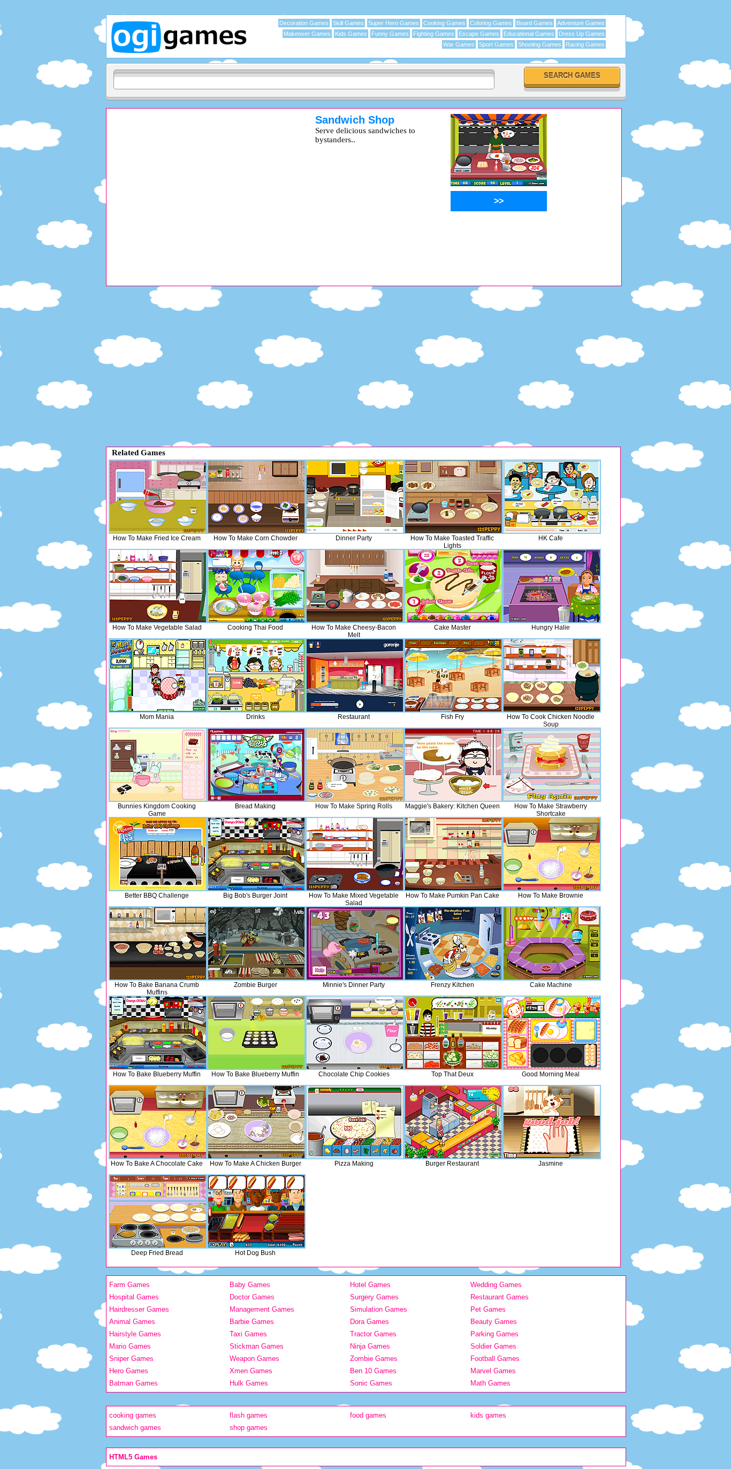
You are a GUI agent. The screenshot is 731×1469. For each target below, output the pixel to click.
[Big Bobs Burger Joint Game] (256, 854)
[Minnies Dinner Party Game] (355, 943)
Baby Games (250, 1285)
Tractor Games (373, 1334)
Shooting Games (539, 44)
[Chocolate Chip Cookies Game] (355, 1033)
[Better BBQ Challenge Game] (158, 854)
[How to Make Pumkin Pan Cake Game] (453, 854)
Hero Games (128, 1371)
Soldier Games (493, 1346)
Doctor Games (252, 1297)
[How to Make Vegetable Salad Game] (158, 586)
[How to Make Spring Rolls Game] (355, 765)
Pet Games (488, 1309)
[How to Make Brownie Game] (551, 854)
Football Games (495, 1359)
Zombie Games (374, 1359)
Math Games (490, 1383)
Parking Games (494, 1334)
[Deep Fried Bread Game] (158, 1211)
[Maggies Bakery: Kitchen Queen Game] (453, 765)
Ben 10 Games (373, 1371)
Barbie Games (252, 1322)
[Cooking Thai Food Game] (256, 586)
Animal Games (132, 1322)
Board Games (534, 23)
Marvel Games (493, 1371)
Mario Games (130, 1346)
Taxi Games (248, 1334)
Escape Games (479, 33)
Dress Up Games (582, 33)
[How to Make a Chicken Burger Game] (256, 1122)
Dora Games (369, 1322)
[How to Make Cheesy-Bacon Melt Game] (355, 586)
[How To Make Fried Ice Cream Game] (158, 497)
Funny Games (390, 33)
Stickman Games (257, 1346)
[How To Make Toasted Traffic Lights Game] (453, 497)
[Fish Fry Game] (453, 675)
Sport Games (496, 44)
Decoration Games (304, 23)
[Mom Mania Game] (158, 675)
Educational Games (529, 33)
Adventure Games (581, 23)
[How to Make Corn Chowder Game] (256, 497)
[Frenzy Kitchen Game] (453, 943)
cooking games (132, 1415)
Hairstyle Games (135, 1334)
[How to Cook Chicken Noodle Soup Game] (551, 675)
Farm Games (129, 1285)
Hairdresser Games (139, 1309)
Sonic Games (371, 1383)
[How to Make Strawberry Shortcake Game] (551, 765)
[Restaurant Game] (355, 675)
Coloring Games (491, 23)
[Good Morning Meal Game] (551, 1033)
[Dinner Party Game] (355, 497)
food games (368, 1415)
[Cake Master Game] (453, 586)
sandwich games (135, 1428)
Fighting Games (433, 33)
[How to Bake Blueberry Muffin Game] (158, 1033)
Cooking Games (444, 23)
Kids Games (351, 33)
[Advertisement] (197, 189)
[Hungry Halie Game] (551, 586)
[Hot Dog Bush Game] (256, 1211)
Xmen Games (251, 1371)
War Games (459, 44)
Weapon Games (254, 1359)
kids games (488, 1415)
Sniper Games (131, 1359)
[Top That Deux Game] (453, 1033)
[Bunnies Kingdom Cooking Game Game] (158, 765)
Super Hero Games (393, 23)
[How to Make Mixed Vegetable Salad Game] (355, 854)
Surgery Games (374, 1297)
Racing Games (585, 44)
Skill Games (348, 23)
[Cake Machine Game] (551, 943)
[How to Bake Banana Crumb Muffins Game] (158, 943)
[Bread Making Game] (256, 765)
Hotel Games (370, 1285)
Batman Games (133, 1383)
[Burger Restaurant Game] (453, 1122)
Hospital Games (134, 1297)
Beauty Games (493, 1322)
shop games (249, 1428)
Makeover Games (307, 33)
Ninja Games (370, 1346)
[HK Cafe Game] (551, 497)
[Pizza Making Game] (355, 1122)
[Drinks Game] (256, 675)
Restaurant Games (499, 1297)
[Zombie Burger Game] (256, 943)
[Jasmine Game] (551, 1122)
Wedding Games (496, 1285)
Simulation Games (378, 1309)
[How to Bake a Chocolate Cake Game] (158, 1122)
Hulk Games (249, 1383)
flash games (249, 1415)
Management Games (262, 1309)
